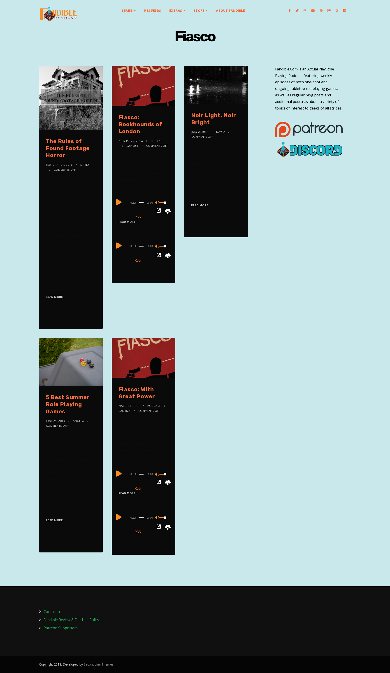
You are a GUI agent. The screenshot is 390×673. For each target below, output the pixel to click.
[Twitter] (297, 10)
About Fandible (230, 10)
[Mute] (157, 203)
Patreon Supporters (61, 627)
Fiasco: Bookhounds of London (140, 124)
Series (127, 10)
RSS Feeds (152, 10)
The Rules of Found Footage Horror (68, 148)
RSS (138, 216)
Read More (54, 297)
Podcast (157, 141)
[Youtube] (313, 10)
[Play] (118, 202)
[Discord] (344, 10)
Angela (78, 421)
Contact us (53, 611)
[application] (143, 202)
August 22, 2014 (131, 141)
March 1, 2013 (129, 406)
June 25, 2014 (55, 421)
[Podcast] (321, 10)
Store (199, 10)
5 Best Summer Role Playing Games (68, 404)
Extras (175, 10)
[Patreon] (329, 10)
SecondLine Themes (99, 664)
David (84, 165)
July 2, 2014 (199, 132)
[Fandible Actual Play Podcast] (58, 14)
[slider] (164, 206)
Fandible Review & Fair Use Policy (71, 619)
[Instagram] (305, 10)
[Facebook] (289, 10)
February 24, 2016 (59, 165)
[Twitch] (337, 10)
